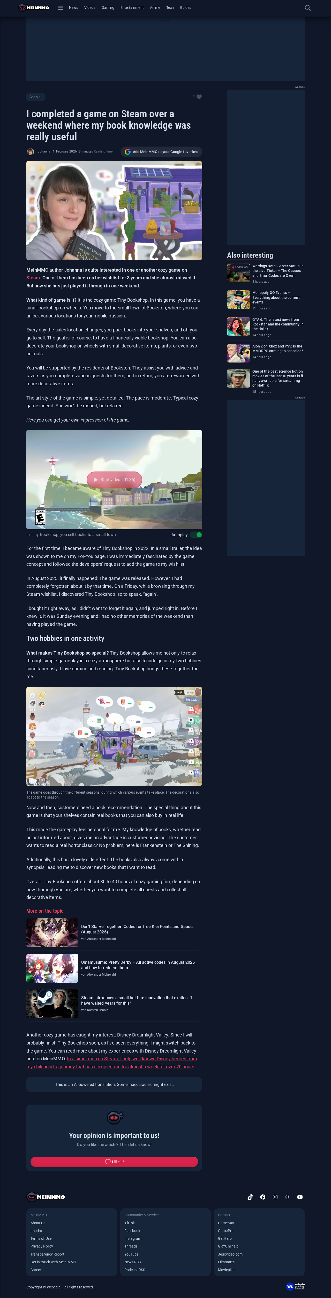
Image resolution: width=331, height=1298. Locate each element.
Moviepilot (226, 1270)
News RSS (132, 1262)
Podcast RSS (134, 1270)
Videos (89, 7)
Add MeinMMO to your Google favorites (165, 152)
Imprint (36, 1231)
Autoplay (179, 534)
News (73, 7)
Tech (170, 7)
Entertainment (132, 7)
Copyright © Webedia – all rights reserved (59, 1287)
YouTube (131, 1254)
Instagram (132, 1238)
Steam (33, 277)
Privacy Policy (42, 1246)
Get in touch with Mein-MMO (53, 1262)
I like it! (118, 1162)
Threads (131, 1246)
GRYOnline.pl (228, 1246)
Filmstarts (226, 1262)
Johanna (44, 151)
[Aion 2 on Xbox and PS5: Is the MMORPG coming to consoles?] (238, 353)
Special (35, 97)
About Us (38, 1223)
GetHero (224, 1238)
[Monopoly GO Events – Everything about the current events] (238, 299)
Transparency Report (47, 1254)
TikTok (129, 1223)
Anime (155, 7)
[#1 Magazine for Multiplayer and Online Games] (37, 8)
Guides (185, 7)
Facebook (132, 1231)
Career (36, 1270)
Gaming (108, 7)
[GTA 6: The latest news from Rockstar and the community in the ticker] (238, 326)
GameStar (226, 1223)
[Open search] (308, 8)
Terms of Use (41, 1238)
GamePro (225, 1231)
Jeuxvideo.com (230, 1254)
